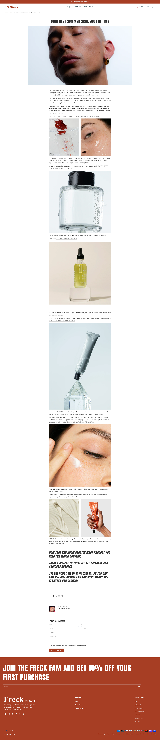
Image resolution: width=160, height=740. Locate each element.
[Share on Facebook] (53, 596)
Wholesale (138, 705)
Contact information (140, 734)
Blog (11, 12)
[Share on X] (56, 596)
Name (51, 625)
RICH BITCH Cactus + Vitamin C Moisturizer (62, 320)
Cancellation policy (151, 734)
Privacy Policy (139, 711)
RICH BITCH (59, 412)
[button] (148, 6)
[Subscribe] (139, 686)
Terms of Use (139, 718)
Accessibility (139, 708)
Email (83, 625)
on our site (91, 108)
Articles (137, 721)
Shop (76, 701)
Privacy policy (110, 734)
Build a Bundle (79, 708)
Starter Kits (78, 705)
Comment (52, 632)
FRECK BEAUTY (12, 734)
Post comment (56, 650)
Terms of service (120, 734)
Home (6, 12)
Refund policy (101, 734)
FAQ (136, 701)
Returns (137, 715)
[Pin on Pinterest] (59, 596)
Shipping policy (129, 734)
